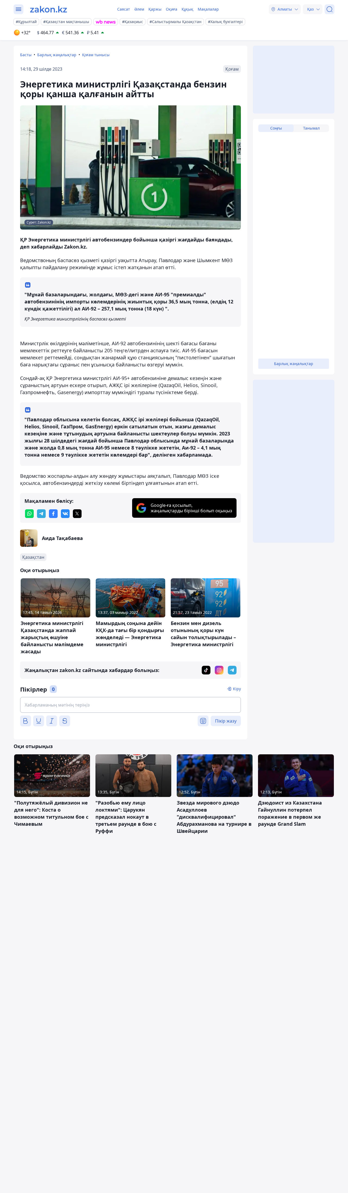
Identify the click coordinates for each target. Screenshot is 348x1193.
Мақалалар (208, 9)
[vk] (65, 514)
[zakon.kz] (48, 9)
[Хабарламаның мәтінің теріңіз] (130, 705)
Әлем (139, 9)
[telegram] (41, 514)
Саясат (123, 9)
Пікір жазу (226, 721)
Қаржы (154, 9)
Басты (26, 54)
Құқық (187, 9)
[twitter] (77, 514)
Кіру (237, 688)
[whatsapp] (29, 514)
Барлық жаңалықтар (56, 54)
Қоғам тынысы (96, 54)
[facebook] (53, 514)
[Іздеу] (329, 9)
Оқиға (171, 9)
